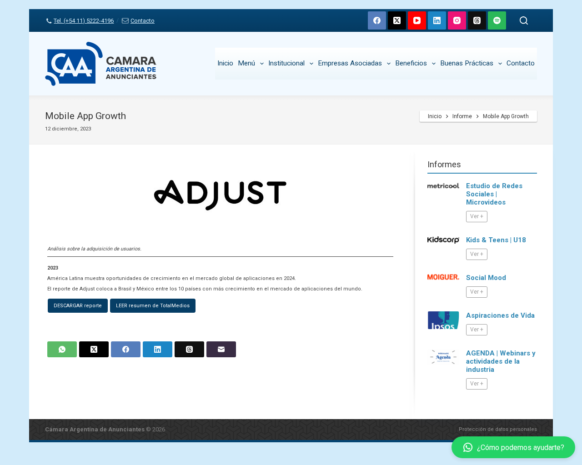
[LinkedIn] (437, 20)
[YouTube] (417, 20)
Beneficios (411, 63)
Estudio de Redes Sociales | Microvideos (494, 194)
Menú (246, 63)
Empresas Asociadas (350, 63)
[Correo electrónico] (221, 349)
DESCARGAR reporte (78, 306)
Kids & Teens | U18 (496, 240)
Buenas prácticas (466, 63)
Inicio (225, 63)
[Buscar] (524, 20)
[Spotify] (497, 20)
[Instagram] (457, 20)
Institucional (286, 63)
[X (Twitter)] (397, 20)
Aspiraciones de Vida (500, 315)
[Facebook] (377, 20)
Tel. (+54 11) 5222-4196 (84, 20)
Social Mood (486, 278)
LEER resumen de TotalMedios (153, 306)
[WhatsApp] (62, 349)
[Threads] (477, 20)
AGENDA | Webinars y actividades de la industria (501, 361)
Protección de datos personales (498, 429)
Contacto (142, 20)
